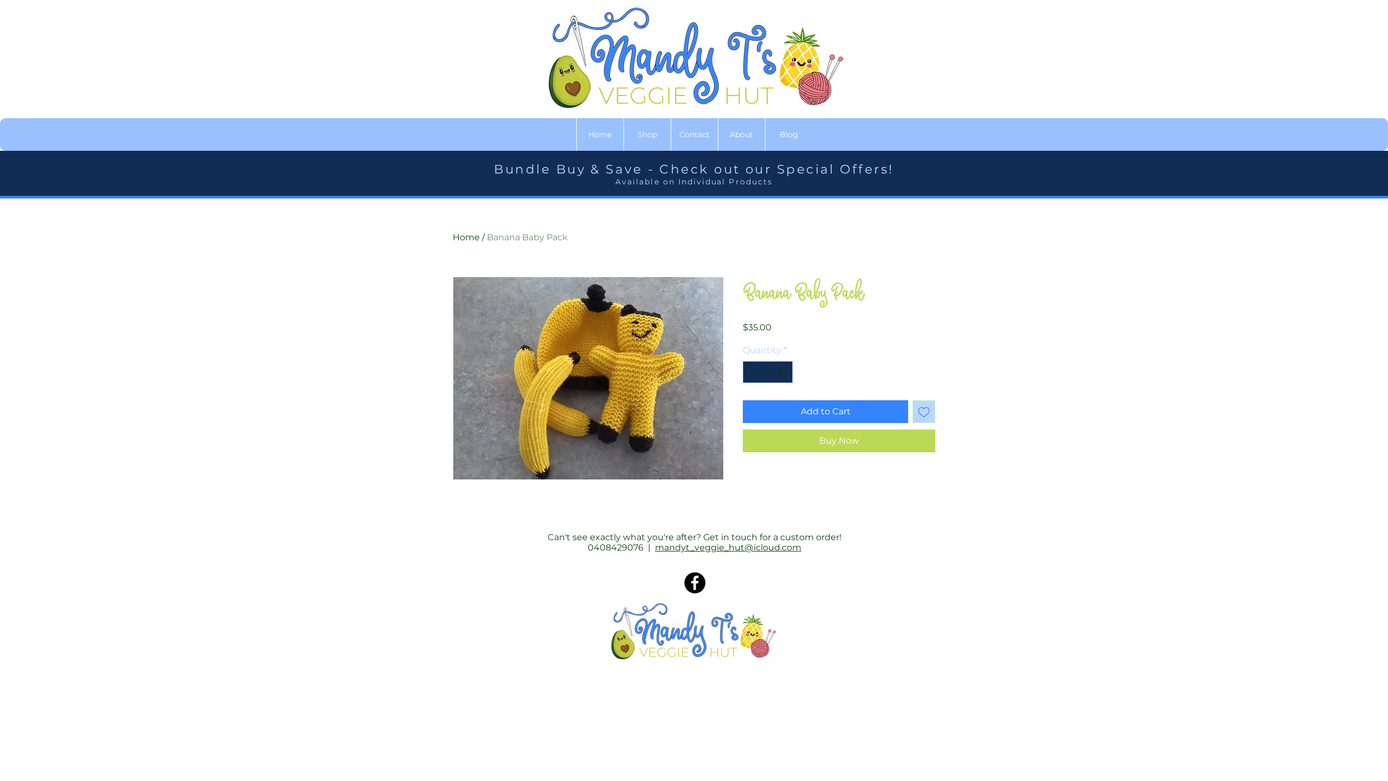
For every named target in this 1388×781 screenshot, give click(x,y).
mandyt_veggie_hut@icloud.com (728, 547)
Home (466, 237)
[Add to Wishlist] (924, 411)
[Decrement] (752, 372)
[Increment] (783, 372)
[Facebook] (694, 582)
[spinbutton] (768, 372)
